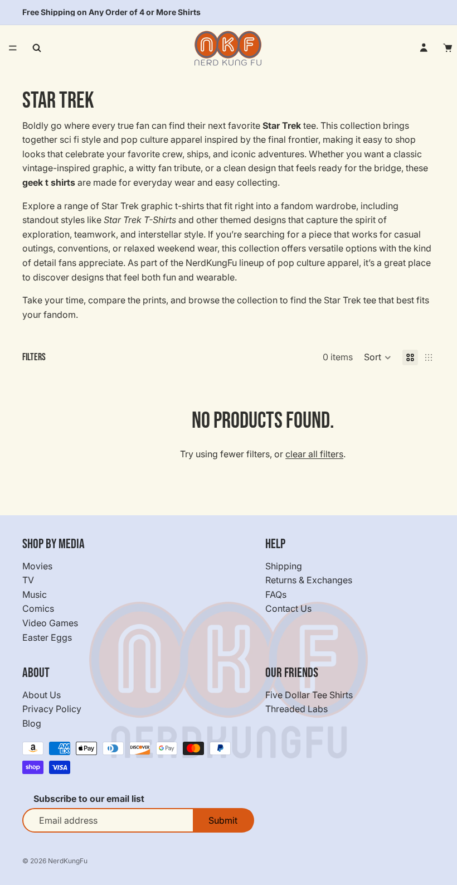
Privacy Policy (51, 708)
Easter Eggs (47, 637)
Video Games (50, 622)
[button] (377, 357)
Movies (37, 566)
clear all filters (314, 454)
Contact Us (288, 608)
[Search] (37, 48)
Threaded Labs (296, 708)
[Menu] (13, 48)
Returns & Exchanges (308, 580)
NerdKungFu (67, 861)
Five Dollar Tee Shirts (309, 694)
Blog (31, 723)
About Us (41, 694)
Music (34, 594)
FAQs (275, 594)
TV (28, 580)
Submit (222, 820)
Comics (38, 608)
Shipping (283, 566)
